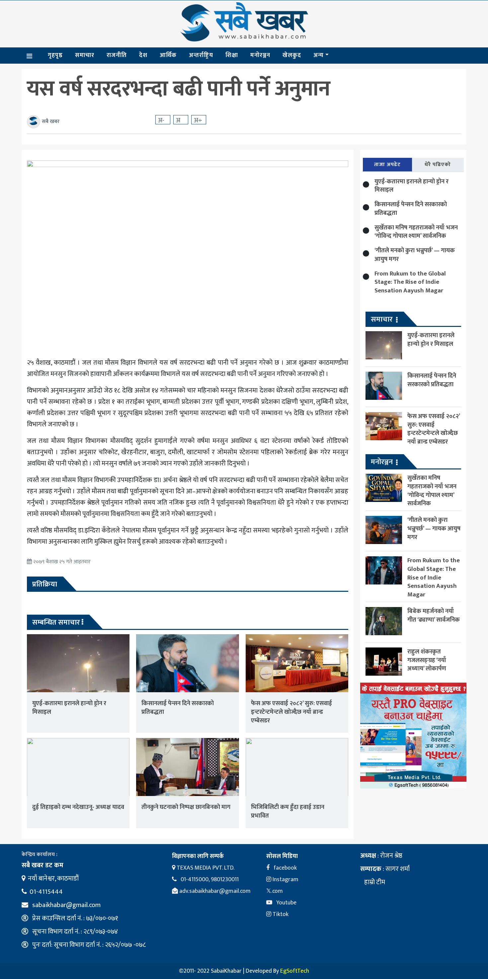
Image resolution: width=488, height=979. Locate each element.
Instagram (284, 880)
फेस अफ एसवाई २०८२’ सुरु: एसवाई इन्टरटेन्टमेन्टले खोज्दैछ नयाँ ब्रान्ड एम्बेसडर (291, 712)
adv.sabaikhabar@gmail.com (214, 891)
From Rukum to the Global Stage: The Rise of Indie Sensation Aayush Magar (410, 282)
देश (143, 55)
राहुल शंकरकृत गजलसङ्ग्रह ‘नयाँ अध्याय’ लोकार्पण (426, 660)
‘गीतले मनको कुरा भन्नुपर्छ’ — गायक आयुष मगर (414, 254)
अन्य (318, 55)
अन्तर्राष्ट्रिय (201, 55)
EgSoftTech (294, 971)
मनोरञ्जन (260, 55)
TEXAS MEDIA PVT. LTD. (204, 868)
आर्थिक (168, 55)
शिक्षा (231, 55)
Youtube (285, 903)
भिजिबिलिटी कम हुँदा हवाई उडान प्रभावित (287, 811)
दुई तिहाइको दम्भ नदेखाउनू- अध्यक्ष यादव (78, 807)
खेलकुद (292, 55)
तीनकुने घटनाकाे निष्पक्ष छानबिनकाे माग (185, 807)
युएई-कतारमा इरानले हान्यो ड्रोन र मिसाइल (69, 707)
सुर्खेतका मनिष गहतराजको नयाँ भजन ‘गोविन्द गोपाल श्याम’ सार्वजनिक (416, 231)
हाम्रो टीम (374, 882)
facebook (284, 868)
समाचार (84, 55)
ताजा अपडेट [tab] (387, 164)
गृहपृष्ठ (55, 55)
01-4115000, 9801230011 (209, 880)
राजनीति (117, 55)
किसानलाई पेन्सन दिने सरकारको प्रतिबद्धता (177, 707)
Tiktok (279, 914)
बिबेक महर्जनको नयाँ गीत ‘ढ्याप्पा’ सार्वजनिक (433, 615)
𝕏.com (274, 891)
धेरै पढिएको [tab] (438, 164)
